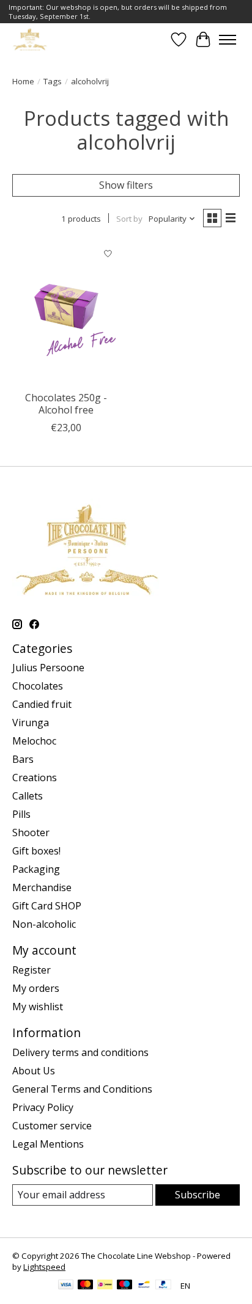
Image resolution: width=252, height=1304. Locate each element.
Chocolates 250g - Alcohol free (66, 403)
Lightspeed (44, 1266)
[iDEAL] (105, 1286)
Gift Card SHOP (46, 905)
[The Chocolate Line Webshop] (30, 39)
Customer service (52, 1125)
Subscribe (197, 1194)
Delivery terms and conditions (80, 1052)
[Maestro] (125, 1286)
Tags (52, 81)
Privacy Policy (42, 1107)
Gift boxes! (36, 851)
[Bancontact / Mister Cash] (144, 1286)
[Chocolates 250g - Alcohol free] (66, 313)
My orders (35, 988)
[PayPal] (163, 1286)
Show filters (126, 185)
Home (23, 81)
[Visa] (66, 1286)
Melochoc (34, 741)
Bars (23, 759)
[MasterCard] (86, 1286)
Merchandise (42, 887)
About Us (33, 1070)
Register (31, 970)
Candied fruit (42, 704)
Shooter (31, 832)
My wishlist (37, 1006)
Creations (34, 777)
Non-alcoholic (44, 924)
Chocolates (37, 686)
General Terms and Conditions (82, 1089)
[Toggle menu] (227, 39)
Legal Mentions (48, 1144)
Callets (27, 796)
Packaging (36, 869)
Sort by (129, 218)
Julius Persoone (48, 667)
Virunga (30, 722)
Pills (21, 814)
